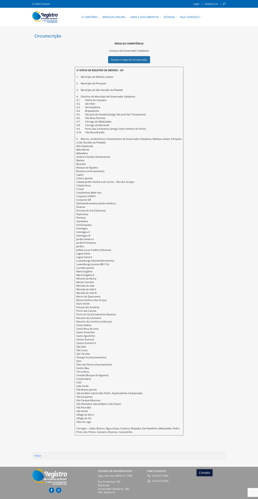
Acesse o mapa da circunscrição (129, 59)
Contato (204, 473)
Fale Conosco (42, 4)
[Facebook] (51, 490)
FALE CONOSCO (189, 17)
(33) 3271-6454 (160, 475)
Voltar (37, 455)
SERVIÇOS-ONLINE (113, 17)
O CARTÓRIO (89, 17)
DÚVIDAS (169, 17)
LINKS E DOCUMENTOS (144, 17)
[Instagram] (59, 490)
